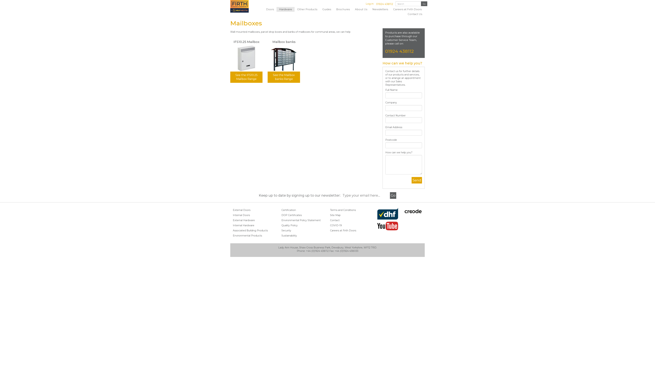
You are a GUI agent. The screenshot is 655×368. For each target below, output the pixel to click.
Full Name (391, 89)
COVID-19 (336, 225)
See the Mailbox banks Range (284, 77)
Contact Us (415, 14)
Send (416, 180)
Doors (270, 9)
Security (286, 230)
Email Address (393, 127)
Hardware (285, 9)
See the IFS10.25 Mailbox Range (246, 77)
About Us (361, 9)
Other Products (307, 9)
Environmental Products (247, 235)
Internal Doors (241, 215)
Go (393, 195)
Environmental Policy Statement (301, 220)
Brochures (343, 9)
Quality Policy (289, 225)
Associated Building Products (250, 230)
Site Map (335, 215)
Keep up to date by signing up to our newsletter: (300, 195)
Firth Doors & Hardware (243, 6)
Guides (326, 9)
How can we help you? (398, 152)
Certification (288, 210)
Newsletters (380, 9)
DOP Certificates (291, 215)
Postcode (391, 139)
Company (391, 102)
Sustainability (289, 235)
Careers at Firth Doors (407, 9)
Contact (335, 220)
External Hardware (244, 220)
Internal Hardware (243, 225)
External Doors (241, 210)
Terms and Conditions (343, 210)
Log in (370, 3)
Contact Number (395, 115)
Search (424, 3)
